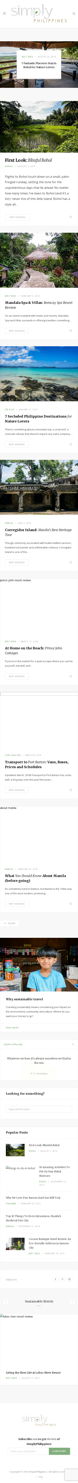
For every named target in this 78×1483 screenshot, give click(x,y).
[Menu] (4, 13)
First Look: (28, 160)
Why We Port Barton (33, 1197)
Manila (9, 523)
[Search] (73, 13)
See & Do (27, 54)
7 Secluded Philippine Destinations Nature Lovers (39, 65)
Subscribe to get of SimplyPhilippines (39, 1441)
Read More (12, 1027)
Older (11, 923)
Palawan (11, 1203)
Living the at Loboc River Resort (33, 1372)
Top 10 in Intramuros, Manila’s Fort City (33, 1218)
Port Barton (13, 755)
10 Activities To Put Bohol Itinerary (54, 1171)
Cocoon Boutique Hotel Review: (50, 1243)
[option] (39, 64)
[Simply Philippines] (39, 14)
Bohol (9, 166)
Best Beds (10, 296)
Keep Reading (18, 217)
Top (40, 1476)
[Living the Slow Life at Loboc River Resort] (39, 1340)
